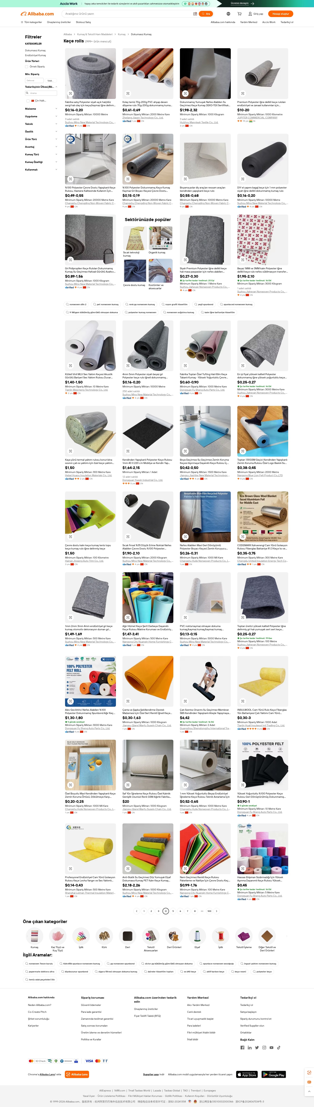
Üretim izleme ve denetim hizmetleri (101, 1032)
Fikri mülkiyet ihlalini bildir (201, 1032)
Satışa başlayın (248, 1011)
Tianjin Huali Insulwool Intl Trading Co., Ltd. (261, 725)
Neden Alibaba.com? (39, 1005)
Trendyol (196, 1090)
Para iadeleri (194, 1025)
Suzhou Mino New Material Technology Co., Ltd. (90, 122)
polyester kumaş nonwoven (142, 312)
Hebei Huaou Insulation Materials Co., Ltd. (88, 475)
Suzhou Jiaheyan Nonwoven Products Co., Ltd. (205, 286)
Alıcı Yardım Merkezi (198, 1005)
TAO (185, 1090)
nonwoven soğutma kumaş (180, 312)
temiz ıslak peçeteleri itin (42, 979)
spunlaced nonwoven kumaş (238, 304)
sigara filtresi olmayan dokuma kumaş (117, 971)
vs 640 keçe (190, 971)
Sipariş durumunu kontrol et (255, 1018)
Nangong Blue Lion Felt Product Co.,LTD (260, 475)
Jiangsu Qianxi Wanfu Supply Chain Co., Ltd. (146, 725)
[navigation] (41, 473)
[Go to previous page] (136, 911)
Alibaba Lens (47, 1074)
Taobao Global (172, 1090)
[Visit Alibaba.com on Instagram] (264, 1047)
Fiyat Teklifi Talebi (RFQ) (147, 1015)
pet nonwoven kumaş (107, 304)
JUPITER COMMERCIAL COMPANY (257, 117)
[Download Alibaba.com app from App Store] (247, 1074)
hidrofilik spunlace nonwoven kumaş (81, 963)
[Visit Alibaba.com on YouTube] (271, 1047)
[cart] (240, 14)
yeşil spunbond (205, 304)
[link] (309, 1072)
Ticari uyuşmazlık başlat (200, 1018)
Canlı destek (194, 1011)
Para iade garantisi (91, 1011)
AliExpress (105, 1090)
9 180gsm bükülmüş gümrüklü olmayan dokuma (94, 312)
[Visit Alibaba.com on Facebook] (242, 1047)
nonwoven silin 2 (78, 304)
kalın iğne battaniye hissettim (220, 312)
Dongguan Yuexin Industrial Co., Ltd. (142, 480)
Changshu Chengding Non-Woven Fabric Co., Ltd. (90, 203)
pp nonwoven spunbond (122, 963)
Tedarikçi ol (246, 1005)
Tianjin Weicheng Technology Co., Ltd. (86, 389)
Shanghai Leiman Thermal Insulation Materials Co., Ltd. (90, 892)
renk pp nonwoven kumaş (142, 304)
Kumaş (122, 34)
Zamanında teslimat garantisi (97, 1018)
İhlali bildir (192, 1039)
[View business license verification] (190, 1101)
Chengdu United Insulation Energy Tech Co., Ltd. (262, 560)
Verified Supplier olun (252, 1025)
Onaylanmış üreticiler (146, 1009)
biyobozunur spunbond (76, 971)
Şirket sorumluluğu (38, 1018)
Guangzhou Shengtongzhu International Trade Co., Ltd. (205, 728)
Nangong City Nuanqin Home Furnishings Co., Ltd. (147, 641)
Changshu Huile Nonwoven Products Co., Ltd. (205, 560)
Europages (210, 1090)
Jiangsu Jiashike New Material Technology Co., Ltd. (205, 475)
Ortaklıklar (245, 1032)
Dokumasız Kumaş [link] (141, 34)
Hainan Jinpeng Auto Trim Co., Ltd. (84, 560)
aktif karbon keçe (215, 971)
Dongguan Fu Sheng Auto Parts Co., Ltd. (202, 389)
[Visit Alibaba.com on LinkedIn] (249, 1047)
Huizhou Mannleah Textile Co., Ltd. (199, 122)
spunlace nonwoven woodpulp (218, 963)
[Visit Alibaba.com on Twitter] (257, 1047)
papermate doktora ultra (41, 971)
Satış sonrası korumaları (94, 1025)
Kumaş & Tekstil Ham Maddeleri (94, 34)
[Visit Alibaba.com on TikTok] (279, 1047)
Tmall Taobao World (139, 1090)
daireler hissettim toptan (160, 971)
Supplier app (151, 1074)
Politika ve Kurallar (91, 1039)
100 (209, 911)
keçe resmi (240, 971)
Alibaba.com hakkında (41, 997)
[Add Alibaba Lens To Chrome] (77, 1074)
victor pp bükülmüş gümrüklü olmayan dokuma (169, 963)
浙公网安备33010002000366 (216, 1101)
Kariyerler (33, 1025)
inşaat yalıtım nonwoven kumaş (260, 963)
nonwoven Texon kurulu (41, 963)
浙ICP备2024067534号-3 (250, 1101)
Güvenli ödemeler (91, 1005)
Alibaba (68, 34)
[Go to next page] (216, 911)
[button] (195, 14)
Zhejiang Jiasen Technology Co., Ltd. (142, 117)
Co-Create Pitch (37, 1011)
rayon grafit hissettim (176, 304)
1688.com (119, 1090)
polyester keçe (264, 971)
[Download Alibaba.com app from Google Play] (273, 1074)
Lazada (157, 1090)
